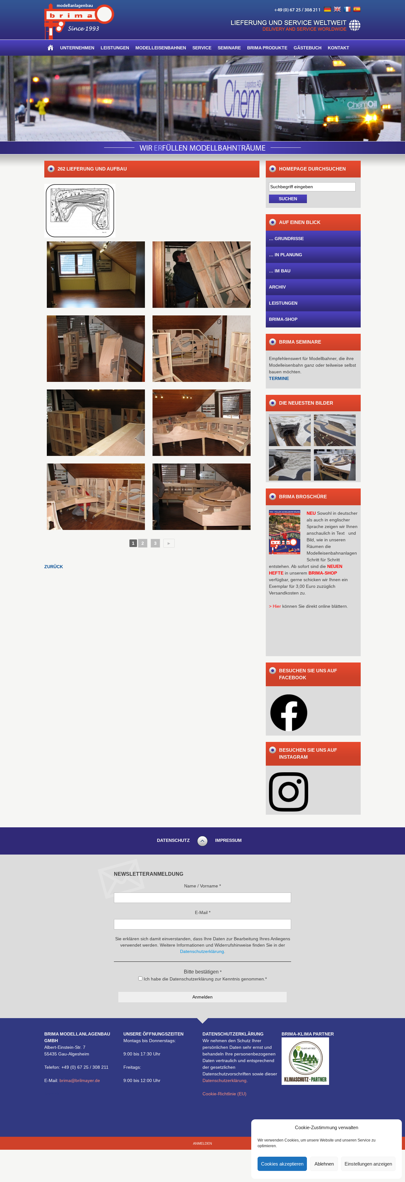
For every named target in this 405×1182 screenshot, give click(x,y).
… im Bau (279, 270)
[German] (327, 9)
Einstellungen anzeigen (368, 1163)
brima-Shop (283, 319)
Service (201, 47)
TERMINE (279, 378)
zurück (53, 566)
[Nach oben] (202, 845)
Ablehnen (324, 1163)
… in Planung (285, 254)
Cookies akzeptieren (282, 1163)
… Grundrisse (286, 238)
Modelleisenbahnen (160, 47)
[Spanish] (357, 9)
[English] (337, 9)
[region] (202, 98)
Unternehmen (77, 47)
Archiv (277, 286)
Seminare (229, 47)
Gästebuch (307, 47)
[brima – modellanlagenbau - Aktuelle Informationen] (79, 37)
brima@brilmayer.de (79, 1080)
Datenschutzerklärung (224, 1080)
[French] (347, 9)
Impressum (228, 840)
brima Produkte (267, 47)
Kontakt (338, 47)
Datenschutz (173, 840)
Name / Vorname (202, 885)
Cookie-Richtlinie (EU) (224, 1093)
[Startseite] (50, 48)
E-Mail (202, 912)
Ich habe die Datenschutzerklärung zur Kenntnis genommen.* (204, 978)
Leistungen (115, 47)
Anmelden (202, 1143)
